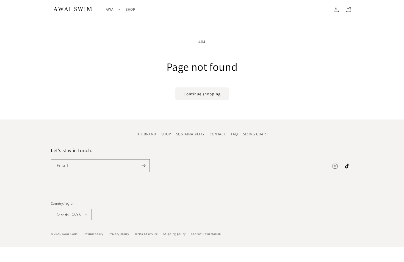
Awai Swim (70, 234)
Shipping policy (174, 234)
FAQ (234, 134)
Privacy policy (119, 234)
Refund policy (93, 234)
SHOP (166, 134)
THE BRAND (146, 134)
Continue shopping (202, 93)
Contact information (206, 234)
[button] (112, 9)
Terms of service (146, 234)
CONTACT (218, 134)
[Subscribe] (143, 165)
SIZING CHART (255, 134)
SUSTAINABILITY (190, 134)
